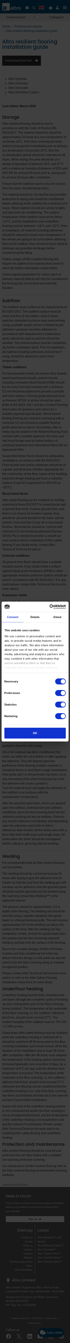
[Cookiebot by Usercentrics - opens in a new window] (50, 606)
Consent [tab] (12, 617)
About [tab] (57, 617)
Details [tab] (35, 617)
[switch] (60, 693)
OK (35, 733)
